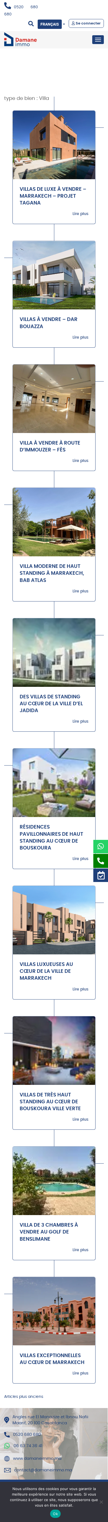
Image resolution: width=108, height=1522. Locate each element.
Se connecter (88, 23)
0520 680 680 (27, 1435)
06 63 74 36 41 (28, 1446)
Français (49, 24)
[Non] (101, 1502)
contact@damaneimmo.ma (43, 1470)
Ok (55, 1514)
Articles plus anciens (23, 1397)
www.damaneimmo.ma (37, 1458)
